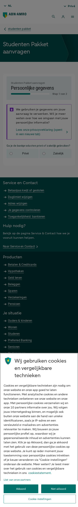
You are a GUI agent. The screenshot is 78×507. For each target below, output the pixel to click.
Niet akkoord (58, 489)
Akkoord (21, 489)
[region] (39, 430)
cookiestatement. (40, 473)
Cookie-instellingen (39, 499)
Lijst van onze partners (17, 480)
